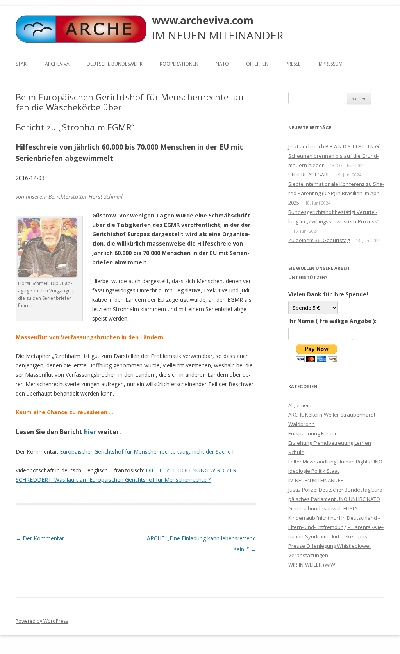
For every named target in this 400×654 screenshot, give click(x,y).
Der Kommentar (40, 538)
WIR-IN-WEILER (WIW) (312, 564)
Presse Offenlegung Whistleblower (329, 545)
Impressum (330, 64)
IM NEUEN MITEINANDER (316, 480)
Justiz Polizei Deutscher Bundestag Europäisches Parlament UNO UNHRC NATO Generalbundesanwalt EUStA (336, 499)
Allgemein (299, 405)
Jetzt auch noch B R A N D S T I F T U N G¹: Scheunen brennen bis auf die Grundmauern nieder (335, 156)
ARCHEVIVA (57, 64)
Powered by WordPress (42, 621)
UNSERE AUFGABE (309, 174)
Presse (293, 64)
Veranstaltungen (308, 555)
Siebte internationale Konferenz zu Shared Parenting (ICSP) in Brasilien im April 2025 (336, 193)
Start (22, 64)
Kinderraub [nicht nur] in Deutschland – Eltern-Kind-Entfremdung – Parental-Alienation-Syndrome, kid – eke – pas (336, 527)
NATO (222, 64)
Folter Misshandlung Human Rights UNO (335, 461)
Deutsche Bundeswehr (115, 64)
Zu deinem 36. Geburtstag (319, 240)
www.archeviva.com (203, 20)
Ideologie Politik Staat (313, 470)
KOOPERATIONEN (179, 64)
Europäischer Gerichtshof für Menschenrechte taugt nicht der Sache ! (147, 451)
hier (90, 432)
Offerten (257, 64)
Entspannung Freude (313, 433)
